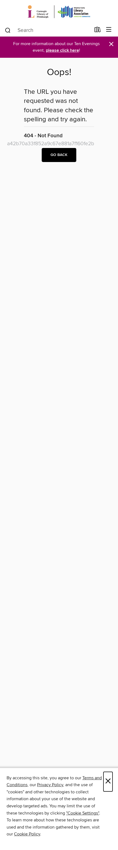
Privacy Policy (50, 785)
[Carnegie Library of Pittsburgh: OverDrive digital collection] (59, 12)
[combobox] (48, 30)
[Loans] (97, 30)
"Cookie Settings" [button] (82, 813)
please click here (62, 50)
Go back (59, 154)
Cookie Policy (27, 834)
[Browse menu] (109, 30)
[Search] (8, 30)
